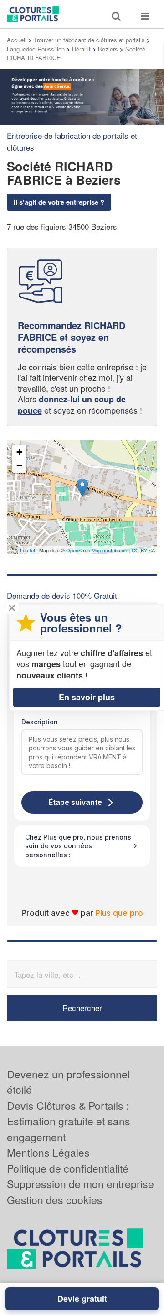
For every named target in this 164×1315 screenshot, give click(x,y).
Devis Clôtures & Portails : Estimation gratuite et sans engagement (68, 1121)
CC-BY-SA (143, 550)
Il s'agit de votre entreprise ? (59, 202)
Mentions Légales (48, 1152)
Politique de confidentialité (67, 1168)
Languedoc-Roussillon (36, 49)
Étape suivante (75, 802)
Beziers (108, 49)
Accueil (16, 39)
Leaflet (27, 550)
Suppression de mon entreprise (80, 1183)
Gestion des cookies (54, 1199)
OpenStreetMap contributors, (99, 550)
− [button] (19, 465)
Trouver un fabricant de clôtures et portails (89, 39)
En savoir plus (87, 697)
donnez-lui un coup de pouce (72, 404)
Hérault (81, 49)
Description (39, 722)
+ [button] (19, 452)
